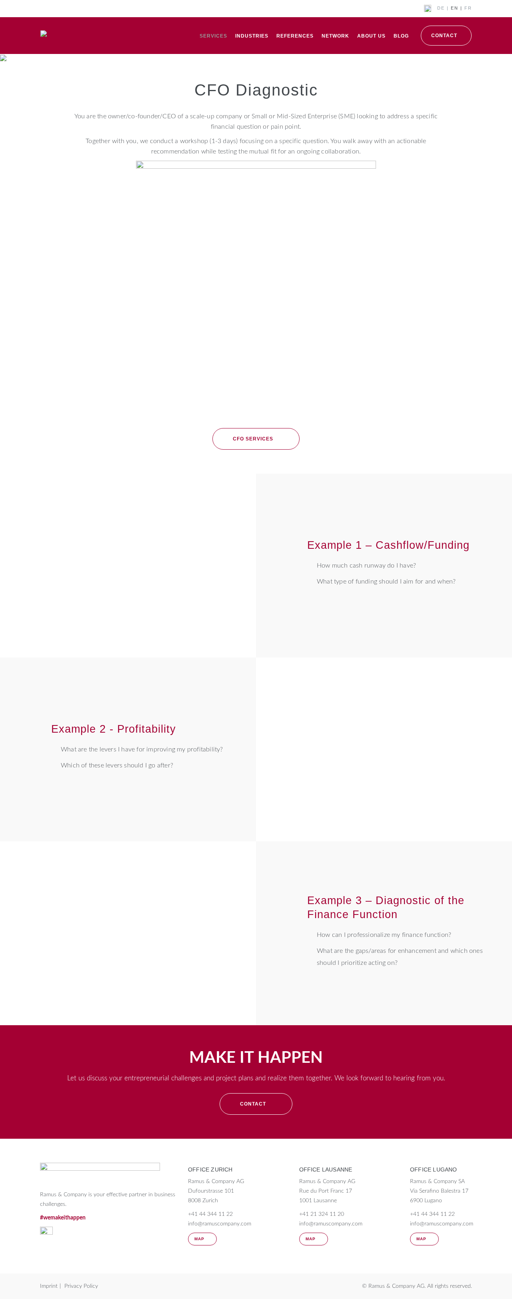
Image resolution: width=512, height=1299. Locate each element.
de (441, 8)
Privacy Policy (81, 1286)
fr (468, 8)
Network (335, 36)
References (295, 36)
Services (213, 36)
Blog (401, 36)
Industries (251, 36)
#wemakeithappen (63, 1218)
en (454, 8)
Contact (444, 35)
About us (371, 36)
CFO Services (253, 439)
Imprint (49, 1286)
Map (199, 1239)
